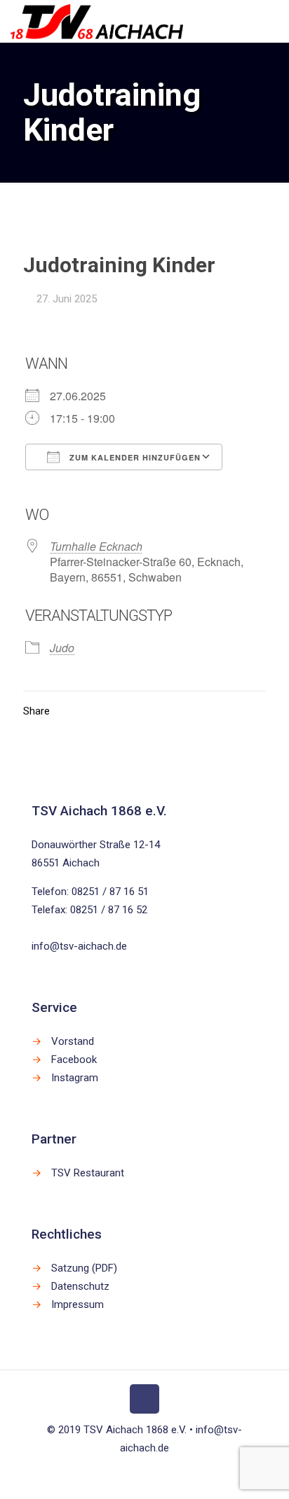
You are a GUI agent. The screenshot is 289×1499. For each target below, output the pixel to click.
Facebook (74, 1059)
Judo (62, 648)
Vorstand (72, 1041)
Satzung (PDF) (84, 1268)
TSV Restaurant (87, 1173)
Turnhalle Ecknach (96, 546)
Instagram (74, 1077)
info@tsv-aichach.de (79, 946)
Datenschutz (80, 1286)
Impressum (77, 1304)
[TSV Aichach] (97, 20)
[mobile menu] (270, 21)
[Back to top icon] (144, 1399)
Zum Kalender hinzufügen (134, 457)
